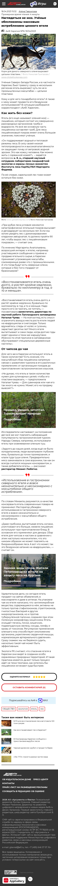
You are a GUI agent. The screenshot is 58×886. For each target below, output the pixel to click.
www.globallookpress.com (14, 77)
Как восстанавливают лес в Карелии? (30, 730)
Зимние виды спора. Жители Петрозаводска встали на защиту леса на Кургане (26, 571)
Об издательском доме (16, 779)
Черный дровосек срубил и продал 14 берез (33, 748)
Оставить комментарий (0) (29, 687)
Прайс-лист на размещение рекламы (24, 787)
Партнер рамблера (26, 872)
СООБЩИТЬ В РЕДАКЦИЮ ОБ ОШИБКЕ (23, 791)
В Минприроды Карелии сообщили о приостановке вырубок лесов (30, 740)
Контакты (8, 783)
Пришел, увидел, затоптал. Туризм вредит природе (24, 411)
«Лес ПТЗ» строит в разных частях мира (31, 757)
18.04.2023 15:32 (8, 11)
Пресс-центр (40, 779)
